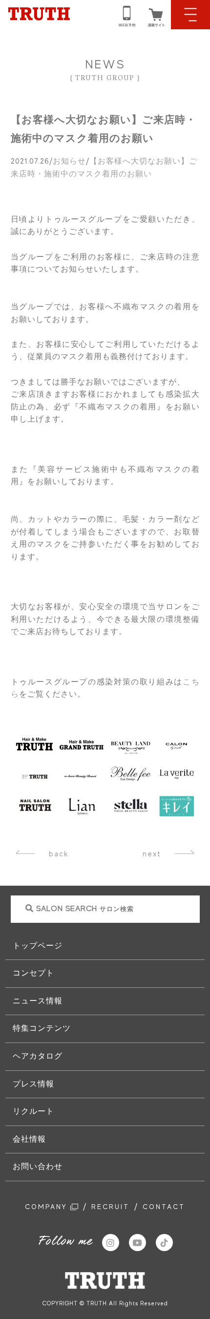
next (152, 854)
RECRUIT (110, 1207)
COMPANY (47, 1207)
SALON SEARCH (85, 908)
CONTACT (164, 1207)
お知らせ (69, 161)
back (59, 854)
